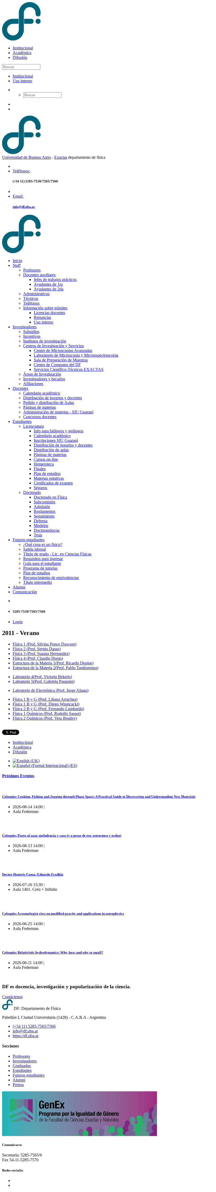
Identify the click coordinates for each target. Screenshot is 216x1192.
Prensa (18, 1084)
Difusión (20, 57)
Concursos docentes (39, 417)
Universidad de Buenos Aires (26, 157)
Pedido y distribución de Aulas (48, 402)
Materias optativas (49, 478)
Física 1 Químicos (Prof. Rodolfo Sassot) (47, 713)
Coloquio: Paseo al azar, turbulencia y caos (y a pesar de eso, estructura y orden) (61, 835)
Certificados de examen (53, 483)
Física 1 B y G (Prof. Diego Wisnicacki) (46, 704)
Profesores (32, 270)
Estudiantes (22, 421)
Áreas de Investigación (42, 374)
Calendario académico (41, 393)
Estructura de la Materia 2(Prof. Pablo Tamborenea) (55, 668)
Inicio (17, 260)
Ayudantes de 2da (48, 289)
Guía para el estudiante (42, 563)
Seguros (40, 487)
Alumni (19, 587)
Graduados (22, 1065)
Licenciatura (33, 426)
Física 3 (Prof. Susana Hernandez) (41, 653)
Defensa (40, 521)
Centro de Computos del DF (57, 364)
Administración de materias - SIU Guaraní (58, 412)
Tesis (38, 535)
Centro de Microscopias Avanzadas (63, 350)
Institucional (23, 48)
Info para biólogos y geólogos (58, 431)
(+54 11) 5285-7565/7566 (34, 1026)
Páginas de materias (39, 407)
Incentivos (31, 336)
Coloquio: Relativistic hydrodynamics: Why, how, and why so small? (52, 952)
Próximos (18, 776)
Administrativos (36, 293)
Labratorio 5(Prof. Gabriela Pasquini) (44, 681)
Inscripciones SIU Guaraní (56, 440)
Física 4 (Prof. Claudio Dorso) (38, 658)
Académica (22, 52)
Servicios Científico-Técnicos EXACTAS (69, 369)
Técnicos (30, 298)
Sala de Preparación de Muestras (61, 360)
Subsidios (31, 331)
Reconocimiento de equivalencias (51, 577)
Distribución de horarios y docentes (52, 398)
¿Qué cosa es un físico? (42, 544)
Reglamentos (44, 511)
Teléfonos (31, 303)
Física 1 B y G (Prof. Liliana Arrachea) (45, 699)
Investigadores (25, 327)
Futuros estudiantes (29, 540)
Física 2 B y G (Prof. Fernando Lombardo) (48, 709)
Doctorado (32, 492)
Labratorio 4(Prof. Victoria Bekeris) (42, 676)
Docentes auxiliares (39, 275)
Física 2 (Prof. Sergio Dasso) (37, 649)
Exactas (60, 157)
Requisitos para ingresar (43, 558)
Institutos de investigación (44, 341)
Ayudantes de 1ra (48, 284)
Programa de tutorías (40, 568)
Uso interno (22, 81)
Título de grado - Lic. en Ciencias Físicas (57, 554)
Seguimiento (44, 516)
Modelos (41, 525)
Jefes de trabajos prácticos (55, 279)
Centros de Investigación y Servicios (53, 346)
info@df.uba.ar (24, 207)
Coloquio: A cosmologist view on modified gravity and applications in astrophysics (63, 913)
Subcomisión (44, 502)
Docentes (20, 388)
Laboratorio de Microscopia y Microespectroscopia (76, 355)
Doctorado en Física (50, 497)
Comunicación (25, 592)
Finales (40, 469)
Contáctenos (12, 997)
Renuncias (42, 317)
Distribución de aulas (51, 450)
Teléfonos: (21, 171)
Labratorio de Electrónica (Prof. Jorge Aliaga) (51, 690)
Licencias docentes (49, 312)
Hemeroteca (44, 464)
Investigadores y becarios (44, 379)
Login (18, 622)
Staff (17, 265)
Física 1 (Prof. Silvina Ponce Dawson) (44, 644)
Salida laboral (34, 549)
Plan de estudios (47, 473)
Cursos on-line (46, 459)
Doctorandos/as (47, 530)
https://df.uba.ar (25, 1036)
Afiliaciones (33, 383)
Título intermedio (37, 582)
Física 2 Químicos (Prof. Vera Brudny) (45, 718)
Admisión (42, 506)
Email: (18, 196)
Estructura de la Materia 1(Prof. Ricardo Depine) (53, 663)
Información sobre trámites (45, 308)
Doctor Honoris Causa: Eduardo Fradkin (32, 874)
